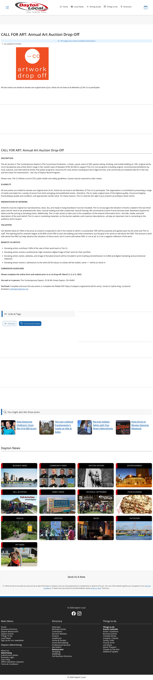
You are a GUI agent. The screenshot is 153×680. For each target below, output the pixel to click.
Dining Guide (95, 7)
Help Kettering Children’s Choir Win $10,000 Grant (26, 425)
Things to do (112, 7)
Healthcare (57, 638)
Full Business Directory (62, 656)
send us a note (96, 588)
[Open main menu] (7, 7)
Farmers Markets (59, 634)
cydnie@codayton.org (18, 289)
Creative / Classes (110, 638)
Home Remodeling (60, 642)
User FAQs (5, 659)
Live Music (107, 645)
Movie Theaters (109, 647)
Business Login (7, 657)
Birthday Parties (59, 629)
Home (65, 7)
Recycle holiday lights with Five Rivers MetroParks (103, 425)
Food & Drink (108, 642)
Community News (32, 323)
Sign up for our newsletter (12, 640)
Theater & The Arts (111, 649)
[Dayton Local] (32, 7)
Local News (78, 7)
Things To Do (6, 636)
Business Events (110, 634)
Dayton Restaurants (9, 631)
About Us (5, 650)
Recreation (56, 647)
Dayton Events (7, 634)
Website (11, 323)
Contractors (57, 631)
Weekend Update (110, 651)
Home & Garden (59, 640)
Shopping (56, 651)
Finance (55, 636)
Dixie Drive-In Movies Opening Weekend (140, 425)
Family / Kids (108, 640)
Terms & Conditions (9, 664)
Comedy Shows (109, 636)
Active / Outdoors (110, 631)
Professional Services (61, 645)
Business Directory (9, 629)
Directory (127, 7)
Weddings (56, 654)
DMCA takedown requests (12, 662)
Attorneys (56, 627)
